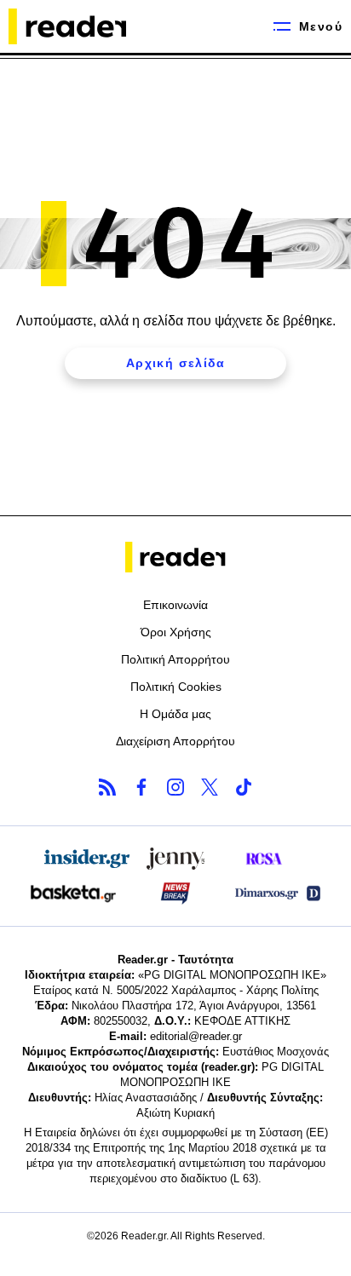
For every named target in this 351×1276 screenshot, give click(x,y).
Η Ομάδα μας (175, 714)
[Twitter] (209, 787)
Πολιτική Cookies (176, 686)
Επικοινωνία (175, 605)
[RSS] (107, 787)
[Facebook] (141, 787)
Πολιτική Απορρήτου (175, 659)
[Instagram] (175, 787)
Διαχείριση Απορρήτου (175, 741)
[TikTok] (243, 787)
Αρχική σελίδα (175, 363)
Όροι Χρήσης (176, 632)
